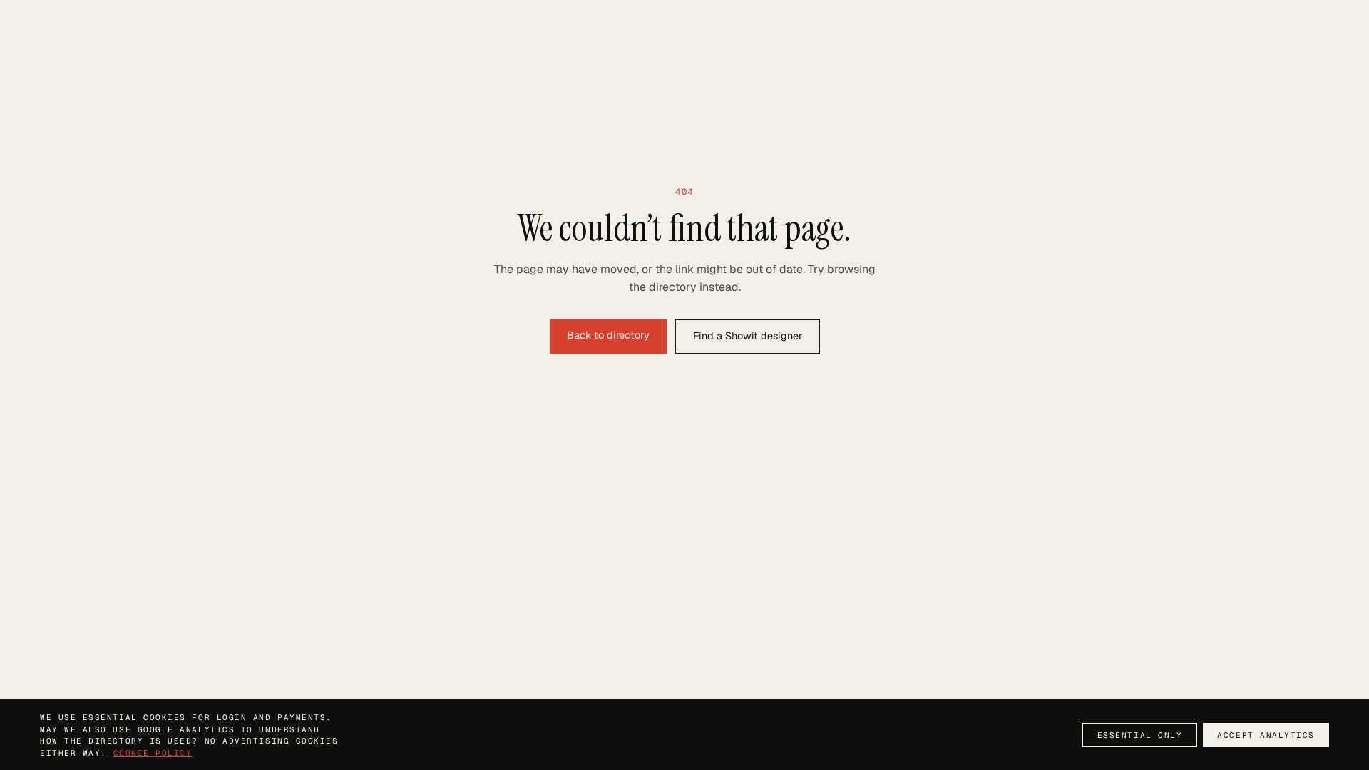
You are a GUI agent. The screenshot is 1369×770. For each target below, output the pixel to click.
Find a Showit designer (747, 335)
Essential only (1140, 735)
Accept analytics (1266, 735)
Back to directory (608, 335)
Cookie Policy (153, 753)
